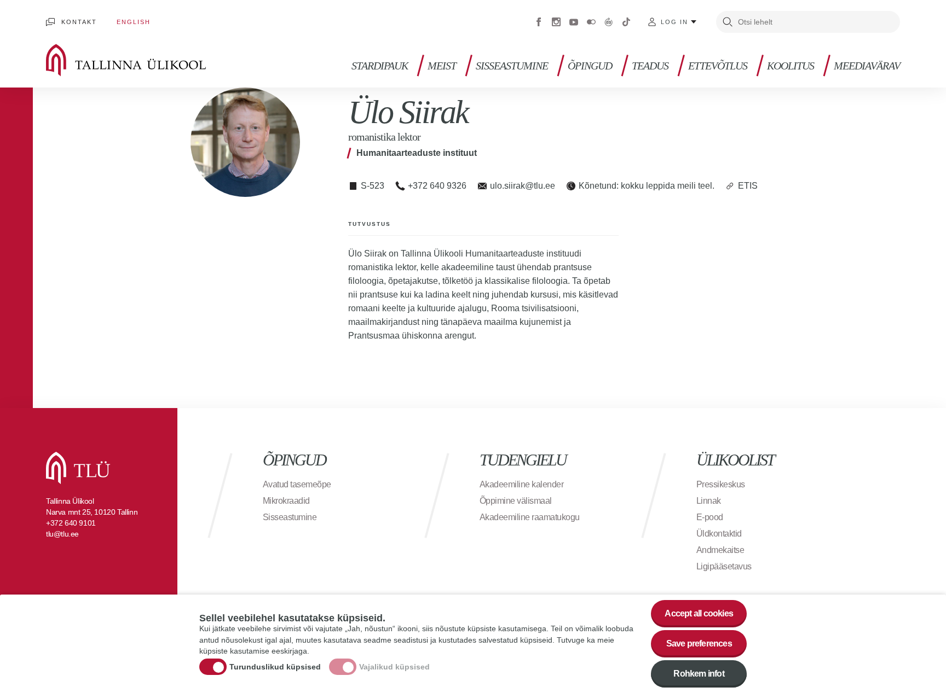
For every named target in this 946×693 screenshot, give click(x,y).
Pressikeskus (720, 484)
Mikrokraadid (286, 500)
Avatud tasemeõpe (297, 484)
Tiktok (626, 21)
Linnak (708, 500)
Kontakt (79, 22)
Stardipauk (379, 66)
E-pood (709, 517)
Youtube (573, 21)
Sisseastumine (512, 66)
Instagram (556, 21)
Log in (674, 22)
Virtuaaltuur (608, 21)
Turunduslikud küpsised (275, 667)
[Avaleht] (142, 60)
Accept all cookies (699, 613)
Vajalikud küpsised (394, 667)
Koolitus (790, 66)
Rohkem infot (698, 673)
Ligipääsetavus (724, 566)
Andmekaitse (720, 550)
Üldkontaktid (719, 533)
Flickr (591, 21)
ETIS (748, 185)
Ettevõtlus (717, 66)
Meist (442, 66)
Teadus (650, 66)
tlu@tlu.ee (62, 533)
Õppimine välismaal (516, 500)
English (134, 22)
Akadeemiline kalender (522, 484)
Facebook (538, 21)
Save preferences (699, 643)
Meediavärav (867, 66)
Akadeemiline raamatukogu (530, 517)
